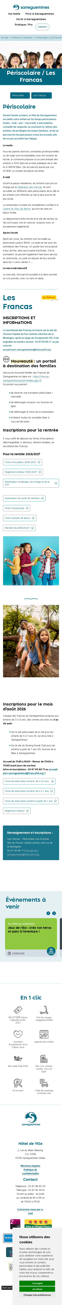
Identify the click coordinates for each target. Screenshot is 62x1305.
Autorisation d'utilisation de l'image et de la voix (27, 483)
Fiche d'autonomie (14, 508)
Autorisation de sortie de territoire (22, 498)
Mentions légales (30, 1165)
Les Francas (39, 95)
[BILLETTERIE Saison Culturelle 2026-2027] (18, 1004)
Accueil (4, 37)
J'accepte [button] (37, 1283)
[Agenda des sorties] (44, 1028)
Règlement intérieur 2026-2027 (21, 472)
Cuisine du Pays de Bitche (16, 208)
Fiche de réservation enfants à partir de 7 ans (29, 801)
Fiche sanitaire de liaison (17, 518)
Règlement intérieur (15, 810)
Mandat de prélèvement (17, 527)
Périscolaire (18, 95)
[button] (48, 913)
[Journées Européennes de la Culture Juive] (18, 1028)
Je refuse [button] (37, 1289)
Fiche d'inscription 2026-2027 (20, 462)
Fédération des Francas (29, 187)
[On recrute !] (18, 1077)
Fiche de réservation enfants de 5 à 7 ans (27, 791)
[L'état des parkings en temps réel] (44, 1077)
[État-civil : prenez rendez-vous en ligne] (44, 1052)
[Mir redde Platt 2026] (18, 1052)
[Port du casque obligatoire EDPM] (44, 1004)
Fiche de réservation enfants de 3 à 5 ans (27, 781)
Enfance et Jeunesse (22, 37)
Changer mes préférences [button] (37, 1295)
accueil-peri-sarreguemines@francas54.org (27, 349)
